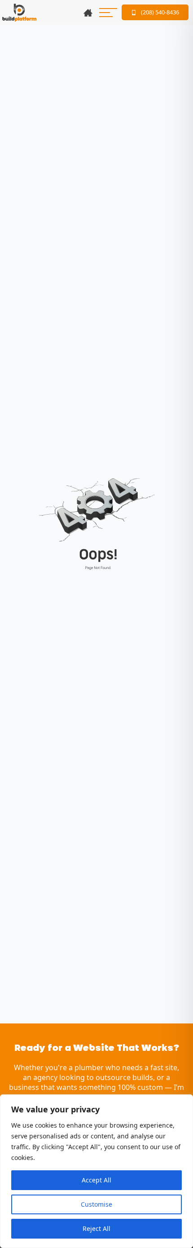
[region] (96, 1171)
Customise (96, 1204)
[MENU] (108, 12)
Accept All (96, 1180)
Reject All (96, 1228)
